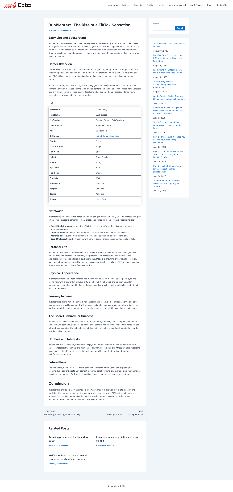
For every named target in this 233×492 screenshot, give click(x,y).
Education (138, 5)
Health (161, 5)
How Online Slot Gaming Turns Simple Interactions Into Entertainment (167, 169)
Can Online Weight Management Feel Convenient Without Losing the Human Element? (168, 110)
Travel (209, 5)
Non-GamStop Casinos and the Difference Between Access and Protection (167, 58)
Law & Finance (196, 5)
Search (156, 24)
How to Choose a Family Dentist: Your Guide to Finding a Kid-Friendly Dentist (168, 154)
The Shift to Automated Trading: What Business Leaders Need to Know (168, 125)
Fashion (150, 5)
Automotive (113, 5)
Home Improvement (177, 5)
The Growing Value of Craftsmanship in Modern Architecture (164, 84)
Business (126, 5)
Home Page (101, 199)
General (52, 445)
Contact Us (221, 5)
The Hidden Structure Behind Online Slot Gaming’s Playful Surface (166, 183)
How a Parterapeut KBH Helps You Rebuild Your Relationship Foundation (169, 140)
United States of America (107, 136)
